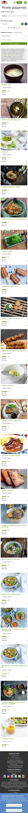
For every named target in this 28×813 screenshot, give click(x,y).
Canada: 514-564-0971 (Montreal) (15, 761)
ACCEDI (19, 2)
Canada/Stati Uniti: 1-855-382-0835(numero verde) (15, 763)
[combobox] (14, 36)
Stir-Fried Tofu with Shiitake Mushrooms (14, 666)
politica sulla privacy (16, 802)
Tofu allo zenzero (7, 490)
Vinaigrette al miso (8, 739)
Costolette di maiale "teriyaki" (11, 455)
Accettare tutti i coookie (14, 810)
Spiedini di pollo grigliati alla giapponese (14, 350)
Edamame (5, 152)
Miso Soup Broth (15, 55)
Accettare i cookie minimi (14, 805)
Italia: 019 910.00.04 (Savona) (15, 767)
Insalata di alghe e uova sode (11, 318)
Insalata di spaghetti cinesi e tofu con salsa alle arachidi (13, 703)
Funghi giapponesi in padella (11, 187)
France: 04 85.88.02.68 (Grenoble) (15, 765)
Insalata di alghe (7, 251)
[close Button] (27, 794)
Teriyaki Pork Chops (6, 55)
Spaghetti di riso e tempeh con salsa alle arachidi (13, 630)
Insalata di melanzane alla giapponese (14, 219)
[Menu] (25, 2)
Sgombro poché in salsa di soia (12, 420)
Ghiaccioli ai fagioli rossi (9, 286)
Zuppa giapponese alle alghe (11, 559)
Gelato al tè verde (7, 385)
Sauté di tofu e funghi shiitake (11, 594)
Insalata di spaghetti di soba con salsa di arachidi (14, 526)
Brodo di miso (6, 85)
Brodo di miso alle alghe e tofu (11, 120)
